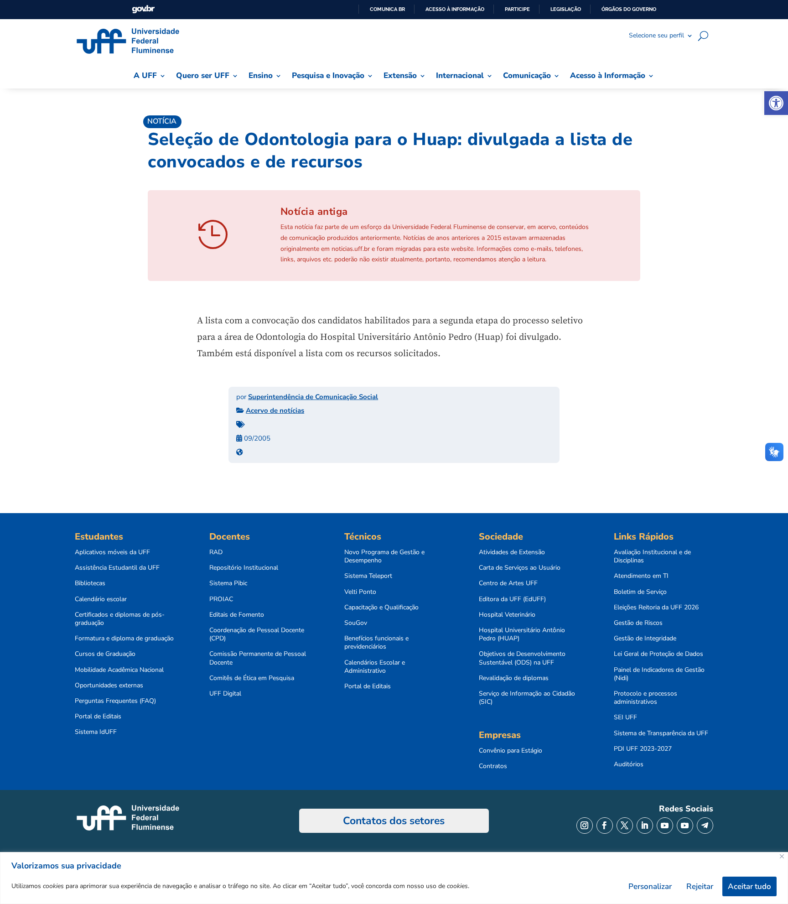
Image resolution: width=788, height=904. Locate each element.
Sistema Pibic (228, 583)
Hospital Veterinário (507, 615)
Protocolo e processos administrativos (645, 698)
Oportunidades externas (109, 685)
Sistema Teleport (368, 576)
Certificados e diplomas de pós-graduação (120, 619)
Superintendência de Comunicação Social (313, 396)
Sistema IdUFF (96, 732)
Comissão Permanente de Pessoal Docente (257, 658)
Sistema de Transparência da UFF (661, 733)
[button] (776, 103)
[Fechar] (782, 856)
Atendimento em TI (641, 576)
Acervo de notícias (275, 410)
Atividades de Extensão (512, 552)
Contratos (493, 766)
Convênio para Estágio (510, 751)
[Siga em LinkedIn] (645, 825)
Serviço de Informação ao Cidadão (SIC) (527, 698)
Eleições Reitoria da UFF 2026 (656, 607)
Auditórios (628, 764)
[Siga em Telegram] (705, 825)
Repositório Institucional (243, 568)
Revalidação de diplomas (514, 678)
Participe (517, 9)
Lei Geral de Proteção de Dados (658, 654)
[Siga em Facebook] (604, 825)
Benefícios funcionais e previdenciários (376, 642)
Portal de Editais (98, 716)
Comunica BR (387, 9)
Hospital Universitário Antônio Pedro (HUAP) (522, 634)
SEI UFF (625, 717)
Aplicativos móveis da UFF (112, 552)
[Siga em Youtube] (665, 825)
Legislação (565, 9)
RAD (216, 552)
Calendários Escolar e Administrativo (374, 667)
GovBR (143, 9)
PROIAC (221, 599)
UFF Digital (225, 694)
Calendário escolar (101, 599)
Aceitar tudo (749, 886)
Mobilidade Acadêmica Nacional (119, 670)
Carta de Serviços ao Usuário (519, 568)
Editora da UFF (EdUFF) (512, 599)
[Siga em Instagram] (584, 825)
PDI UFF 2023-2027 (643, 749)
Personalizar (650, 886)
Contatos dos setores (394, 821)
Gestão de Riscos (638, 623)
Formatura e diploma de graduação (124, 638)
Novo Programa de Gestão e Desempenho (384, 556)
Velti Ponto (360, 592)
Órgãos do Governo (628, 9)
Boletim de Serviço (640, 592)
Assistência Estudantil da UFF (117, 568)
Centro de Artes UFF (508, 583)
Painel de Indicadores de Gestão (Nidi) (659, 674)
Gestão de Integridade (645, 638)
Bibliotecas (90, 583)
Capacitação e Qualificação (381, 607)
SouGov (355, 623)
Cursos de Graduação (105, 654)
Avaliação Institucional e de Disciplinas (652, 556)
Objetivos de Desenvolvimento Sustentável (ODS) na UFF (522, 658)
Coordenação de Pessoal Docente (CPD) (256, 634)
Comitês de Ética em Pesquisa (251, 678)
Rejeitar (699, 886)
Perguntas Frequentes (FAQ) (115, 701)
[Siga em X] (625, 825)
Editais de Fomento (236, 615)
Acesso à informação (454, 9)
